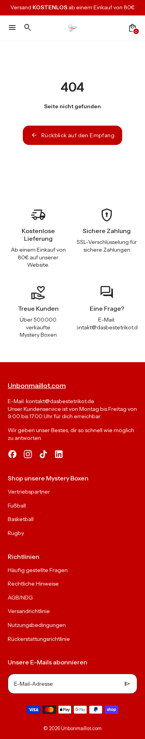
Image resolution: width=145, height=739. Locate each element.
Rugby (16, 533)
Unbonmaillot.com (81, 728)
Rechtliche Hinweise (33, 583)
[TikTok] (43, 454)
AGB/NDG (20, 597)
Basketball (21, 519)
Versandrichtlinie (29, 611)
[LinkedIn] (58, 454)
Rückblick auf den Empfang (72, 135)
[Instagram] (27, 454)
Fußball (17, 505)
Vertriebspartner (29, 491)
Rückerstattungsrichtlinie (39, 638)
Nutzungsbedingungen (37, 625)
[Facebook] (12, 454)
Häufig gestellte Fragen (38, 570)
